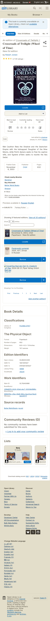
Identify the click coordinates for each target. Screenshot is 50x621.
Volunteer (7, 494)
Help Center (30, 517)
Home (28, 491)
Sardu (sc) (8, 576)
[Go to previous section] (3, 33)
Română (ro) (9, 573)
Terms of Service (10, 504)
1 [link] (22, 293)
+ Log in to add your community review (24, 431)
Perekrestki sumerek (20, 248)
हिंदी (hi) (7, 560)
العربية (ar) (8, 544)
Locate (25, 108)
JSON (32, 476)
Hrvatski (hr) (9, 563)
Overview (10, 34)
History (44, 139)
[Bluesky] (28, 532)
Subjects (29, 499)
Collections (30, 502)
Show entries (11, 221)
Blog (6, 502)
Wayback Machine (14, 612)
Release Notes (31, 528)
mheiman (44, 137)
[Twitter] (33, 532)
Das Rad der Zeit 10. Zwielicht (24, 266)
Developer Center (11, 517)
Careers (7, 499)
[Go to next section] (47, 33)
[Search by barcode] (40, 8)
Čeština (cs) (8, 546)
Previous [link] (16, 293)
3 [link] (30, 293)
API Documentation (11, 520)
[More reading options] (43, 259)
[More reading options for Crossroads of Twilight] (43, 113)
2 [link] (26, 293)
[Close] (43, 22)
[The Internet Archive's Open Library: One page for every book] (11, 8)
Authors (29, 496)
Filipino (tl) (8, 587)
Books (28, 494)
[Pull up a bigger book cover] (25, 103)
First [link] (8, 293)
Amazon (8, 188)
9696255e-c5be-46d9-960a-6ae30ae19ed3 (20, 394)
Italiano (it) (8, 565)
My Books (12, 14)
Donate (27, 2)
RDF (27, 476)
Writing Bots (9, 526)
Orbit (25, 167)
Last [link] (41, 293)
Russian (24, 203)
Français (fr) (9, 557)
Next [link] (35, 293)
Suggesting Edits (32, 523)
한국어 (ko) (8, 568)
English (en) (8, 552)
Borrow (23, 259)
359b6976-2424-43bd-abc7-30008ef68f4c (20, 389)
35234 (21, 372)
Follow (27, 462)
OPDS (37, 476)
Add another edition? (37, 299)
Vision (6, 491)
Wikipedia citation (44, 477)
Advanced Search (32, 504)
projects (10, 610)
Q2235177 (23, 396)
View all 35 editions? (37, 217)
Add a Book (30, 526)
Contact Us (30, 520)
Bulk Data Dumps (10, 523)
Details (36, 34)
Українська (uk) (10, 581)
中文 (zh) (7, 584)
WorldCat (8, 180)
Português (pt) (10, 571)
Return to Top (31, 507)
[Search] (34, 8)
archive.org (11, 614)
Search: (7, 225)
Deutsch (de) (9, 549)
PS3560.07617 (24, 326)
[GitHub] (38, 532)
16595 (21, 369)
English (31, 203)
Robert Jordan (11, 55)
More (8, 192)
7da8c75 (43, 598)
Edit (5, 139)
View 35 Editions (24, 34)
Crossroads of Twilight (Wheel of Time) (28, 231)
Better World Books (12, 185)
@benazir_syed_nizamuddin (16, 462)
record (20, 408)
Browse (36, 14)
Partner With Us (10, 496)
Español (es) (9, 554)
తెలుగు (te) (8, 579)
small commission (14, 197)
